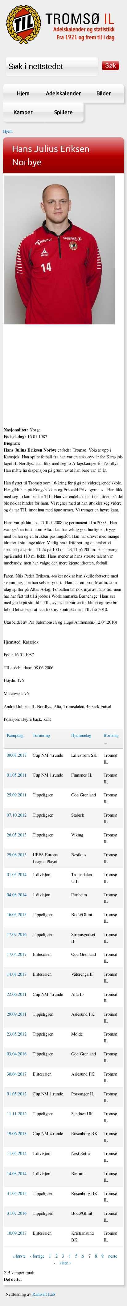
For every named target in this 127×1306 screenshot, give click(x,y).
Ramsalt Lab (43, 1294)
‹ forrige (37, 1256)
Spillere (63, 112)
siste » (65, 1263)
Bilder (103, 93)
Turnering (41, 735)
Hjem (23, 93)
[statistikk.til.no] (60, 44)
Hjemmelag (81, 735)
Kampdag (15, 735)
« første (19, 1256)
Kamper (23, 112)
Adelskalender (63, 93)
